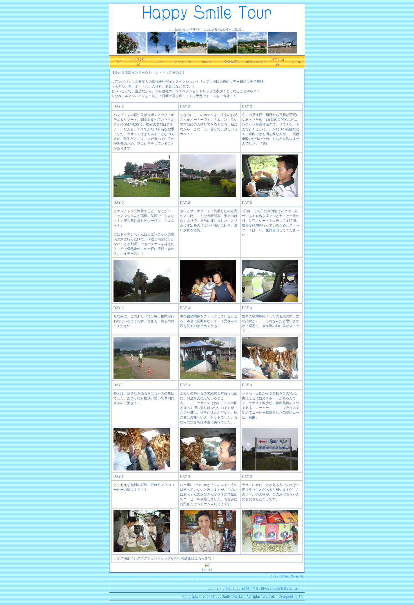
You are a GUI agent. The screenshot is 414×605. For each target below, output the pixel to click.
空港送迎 (230, 62)
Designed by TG (291, 596)
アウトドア (182, 62)
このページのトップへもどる (286, 576)
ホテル (207, 62)
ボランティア (256, 62)
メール (296, 62)
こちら (200, 558)
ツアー (159, 62)
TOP (118, 62)
